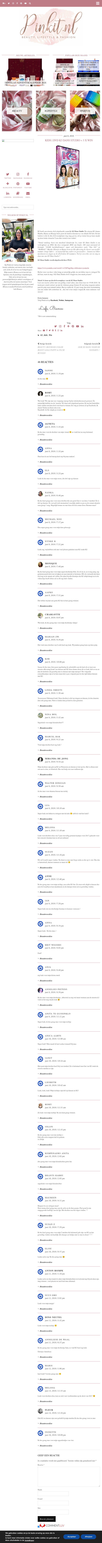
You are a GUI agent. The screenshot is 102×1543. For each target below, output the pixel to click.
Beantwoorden (46, 384)
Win (50, 335)
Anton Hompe (54, 1270)
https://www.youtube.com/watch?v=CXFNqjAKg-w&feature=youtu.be (63, 268)
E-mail (40, 1499)
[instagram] (13, 3)
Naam (40, 1490)
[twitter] (9, 3)
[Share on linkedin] (61, 330)
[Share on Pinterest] (52, 330)
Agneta (50, 423)
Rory (48, 392)
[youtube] (25, 3)
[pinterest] (21, 3)
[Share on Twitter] (49, 330)
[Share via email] (44, 330)
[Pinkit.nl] (51, 24)
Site (39, 1508)
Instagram (69, 300)
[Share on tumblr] (55, 330)
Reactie (41, 1465)
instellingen (29, 1540)
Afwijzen (88, 1537)
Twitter (61, 300)
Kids (46, 335)
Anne (48, 876)
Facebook (54, 300)
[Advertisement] (69, 209)
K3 (42, 335)
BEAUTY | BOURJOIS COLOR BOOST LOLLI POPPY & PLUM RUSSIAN (51, 348)
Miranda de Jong (56, 758)
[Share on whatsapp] (58, 330)
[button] (98, 3)
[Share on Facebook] (47, 330)
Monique (51, 563)
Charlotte (52, 614)
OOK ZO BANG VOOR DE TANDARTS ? (89, 346)
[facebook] (17, 3)
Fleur (49, 1409)
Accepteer (71, 1537)
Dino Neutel (53, 1317)
